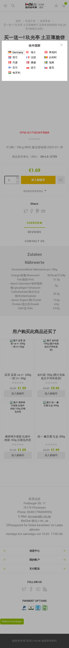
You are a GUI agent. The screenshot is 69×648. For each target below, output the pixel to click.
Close (61, 45)
